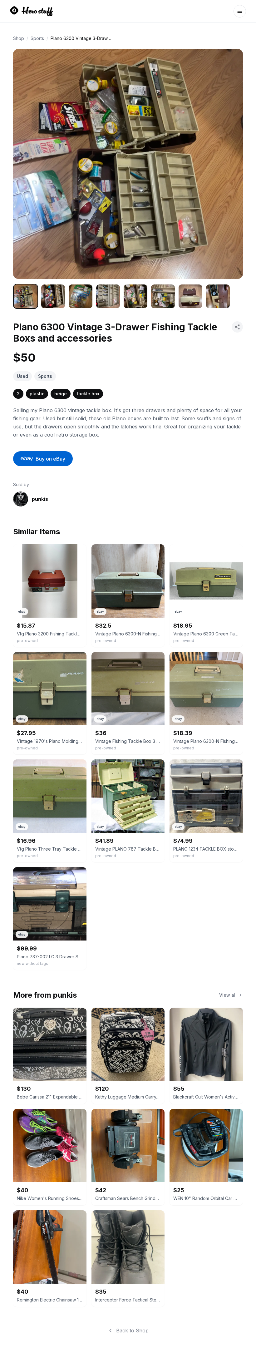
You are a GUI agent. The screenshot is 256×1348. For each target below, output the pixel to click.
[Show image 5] (135, 296)
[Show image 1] (25, 296)
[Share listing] (237, 327)
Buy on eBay (50, 459)
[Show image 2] (53, 296)
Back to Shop (132, 1330)
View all (228, 995)
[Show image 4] (108, 296)
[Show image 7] (190, 296)
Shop (18, 38)
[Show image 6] (162, 296)
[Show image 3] (80, 296)
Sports (37, 38)
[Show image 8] (217, 296)
